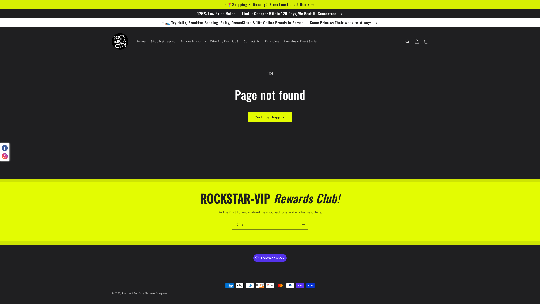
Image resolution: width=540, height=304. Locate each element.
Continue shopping (270, 117)
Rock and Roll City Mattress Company (144, 293)
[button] (193, 41)
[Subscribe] (303, 225)
